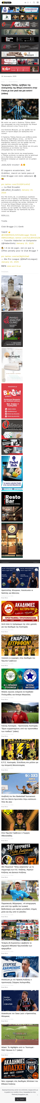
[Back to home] (7, 2)
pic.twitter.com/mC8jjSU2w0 (15, 256)
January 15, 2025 (25, 243)
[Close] (37, 1095)
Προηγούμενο (6, 562)
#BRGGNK (6, 238)
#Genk (33, 235)
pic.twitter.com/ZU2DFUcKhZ (15, 184)
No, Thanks (20, 1099)
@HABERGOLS (9, 235)
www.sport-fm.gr (14, 266)
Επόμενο (35, 562)
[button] (34, 2)
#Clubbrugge (23, 235)
